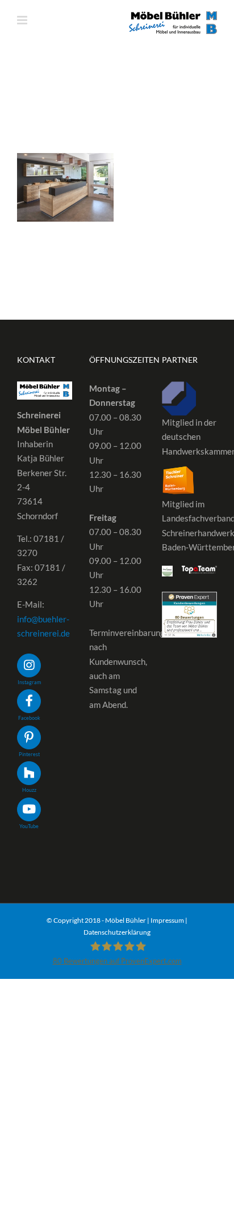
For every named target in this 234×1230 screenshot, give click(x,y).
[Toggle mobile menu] (23, 20)
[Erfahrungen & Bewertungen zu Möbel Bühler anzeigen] (189, 598)
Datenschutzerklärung (117, 932)
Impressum (167, 920)
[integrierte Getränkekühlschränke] (65, 187)
